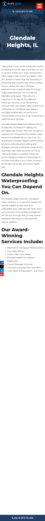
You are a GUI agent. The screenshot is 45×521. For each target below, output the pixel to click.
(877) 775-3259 (24, 11)
